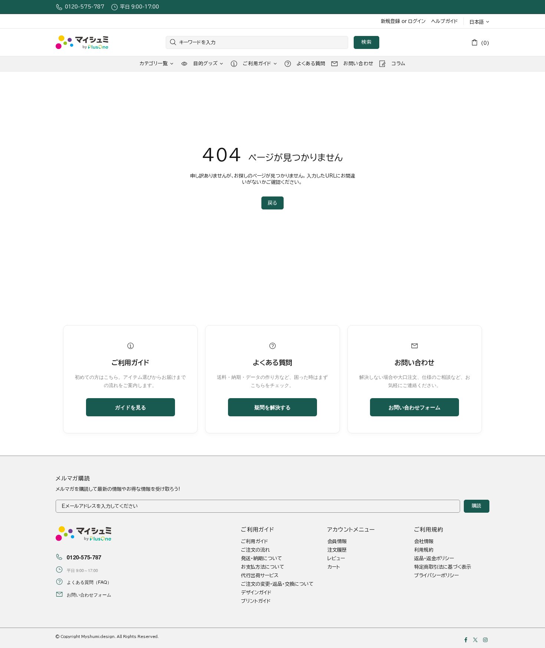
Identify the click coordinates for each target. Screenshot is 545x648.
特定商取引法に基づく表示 (442, 567)
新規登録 (390, 21)
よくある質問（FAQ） (89, 582)
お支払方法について (262, 567)
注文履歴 (337, 550)
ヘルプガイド (444, 21)
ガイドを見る (130, 407)
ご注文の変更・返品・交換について (277, 584)
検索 (366, 42)
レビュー (336, 558)
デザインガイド (256, 592)
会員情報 (337, 541)
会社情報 (423, 541)
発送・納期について (261, 558)
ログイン (417, 21)
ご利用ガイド (254, 541)
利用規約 (423, 550)
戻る (272, 203)
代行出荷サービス (259, 575)
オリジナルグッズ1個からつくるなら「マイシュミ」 (82, 42)
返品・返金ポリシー (434, 558)
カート (333, 567)
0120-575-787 (84, 6)
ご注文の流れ (255, 550)
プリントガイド (256, 601)
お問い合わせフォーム (414, 407)
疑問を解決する (272, 407)
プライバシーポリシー (436, 575)
